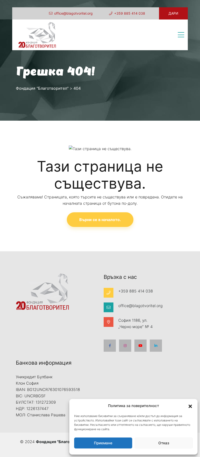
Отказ (163, 443)
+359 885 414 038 (129, 13)
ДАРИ (173, 13)
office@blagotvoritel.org (73, 13)
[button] (190, 405)
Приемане (103, 443)
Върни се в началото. (100, 219)
